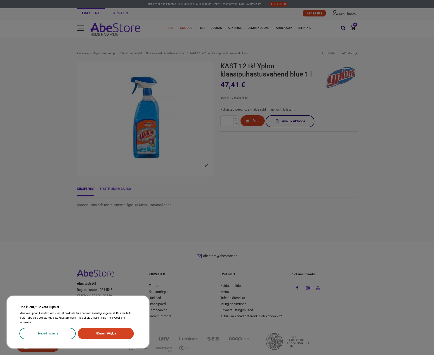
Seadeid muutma (48, 333)
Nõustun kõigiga (106, 333)
